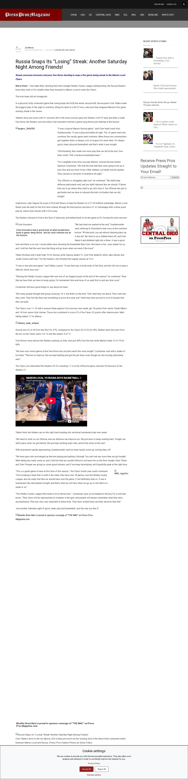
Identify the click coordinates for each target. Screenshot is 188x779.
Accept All (86, 769)
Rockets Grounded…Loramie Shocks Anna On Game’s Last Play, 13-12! (166, 115)
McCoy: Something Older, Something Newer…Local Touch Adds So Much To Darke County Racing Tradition (167, 76)
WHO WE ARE (159, 4)
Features (58, 50)
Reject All (102, 769)
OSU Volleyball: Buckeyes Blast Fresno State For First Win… (167, 52)
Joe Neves (29, 48)
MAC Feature (70, 50)
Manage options (94, 774)
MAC (63, 50)
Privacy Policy (94, 763)
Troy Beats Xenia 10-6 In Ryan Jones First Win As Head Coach (166, 137)
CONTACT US (171, 4)
